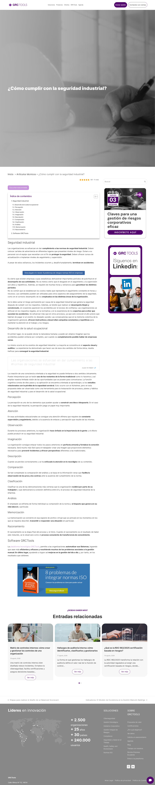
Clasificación (19, 222)
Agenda (130, 741)
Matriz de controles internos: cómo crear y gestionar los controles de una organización (30, 651)
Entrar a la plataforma (135, 758)
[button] (79, 683)
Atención (18, 210)
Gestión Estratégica (111, 722)
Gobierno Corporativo (111, 726)
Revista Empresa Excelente (133, 753)
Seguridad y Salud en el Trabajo (112, 741)
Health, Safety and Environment (110, 747)
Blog (129, 745)
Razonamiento (20, 229)
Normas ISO (108, 752)
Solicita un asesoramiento (136, 737)
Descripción (19, 217)
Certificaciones (132, 726)
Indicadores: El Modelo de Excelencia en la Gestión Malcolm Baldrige (115, 700)
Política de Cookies (140, 780)
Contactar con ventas (137, 5)
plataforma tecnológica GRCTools (24, 546)
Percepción (19, 207)
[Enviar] (145, 181)
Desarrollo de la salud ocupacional (26, 205)
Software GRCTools (20, 233)
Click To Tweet (87, 368)
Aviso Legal (109, 780)
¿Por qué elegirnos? (134, 730)
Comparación (19, 219)
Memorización (21, 227)
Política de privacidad (123, 780)
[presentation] (9, 683)
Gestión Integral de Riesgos (111, 731)
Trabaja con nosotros (135, 748)
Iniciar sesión (120, 5)
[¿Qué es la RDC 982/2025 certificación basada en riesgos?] (124, 632)
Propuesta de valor (134, 722)
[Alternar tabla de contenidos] (94, 196)
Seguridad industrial (21, 201)
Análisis (17, 224)
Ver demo (130, 733)
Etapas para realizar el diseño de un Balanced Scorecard (34, 700)
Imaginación (19, 214)
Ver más (30, 677)
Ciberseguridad (109, 718)
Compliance (108, 736)
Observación (19, 212)
